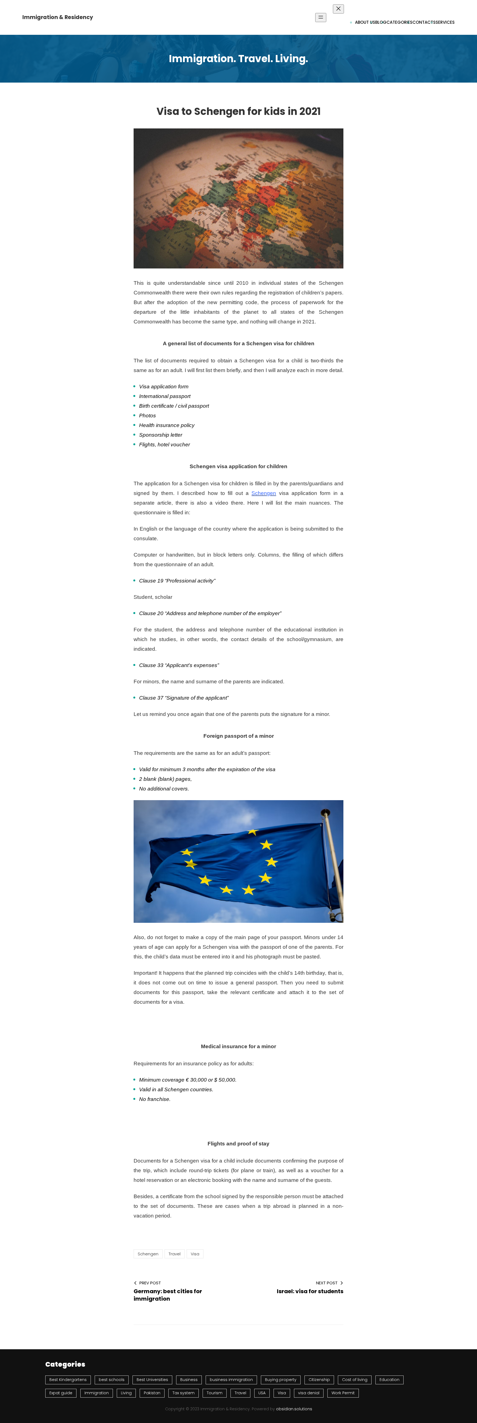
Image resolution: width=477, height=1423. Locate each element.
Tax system (184, 1393)
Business (189, 1379)
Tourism (214, 1393)
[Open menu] (320, 17)
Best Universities (152, 1379)
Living (126, 1393)
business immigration (231, 1379)
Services (445, 22)
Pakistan (152, 1393)
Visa (195, 1254)
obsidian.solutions (294, 1409)
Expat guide (60, 1393)
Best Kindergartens (68, 1379)
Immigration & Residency (57, 17)
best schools (111, 1379)
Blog (380, 22)
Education (389, 1379)
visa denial (308, 1393)
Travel (175, 1254)
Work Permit (343, 1393)
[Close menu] (338, 9)
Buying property (280, 1379)
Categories (399, 22)
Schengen (263, 493)
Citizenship (319, 1379)
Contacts (424, 22)
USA (262, 1393)
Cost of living (354, 1379)
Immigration (96, 1393)
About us (365, 22)
